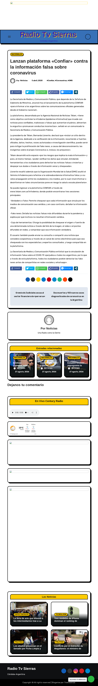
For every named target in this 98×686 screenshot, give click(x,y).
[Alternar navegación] (9, 36)
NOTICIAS (21, 368)
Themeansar (69, 682)
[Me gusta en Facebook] (53, 92)
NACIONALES (16, 54)
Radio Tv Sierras (48, 34)
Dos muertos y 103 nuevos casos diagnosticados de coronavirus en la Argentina (67, 296)
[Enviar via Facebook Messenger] (66, 92)
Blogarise (56, 682)
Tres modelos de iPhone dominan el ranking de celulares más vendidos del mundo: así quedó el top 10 (68, 622)
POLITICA (19, 642)
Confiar (51, 81)
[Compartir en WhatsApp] (41, 92)
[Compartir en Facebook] (16, 92)
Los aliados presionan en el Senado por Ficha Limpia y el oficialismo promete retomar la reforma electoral (28, 650)
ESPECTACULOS (22, 614)
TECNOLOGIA (60, 614)
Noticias (24, 81)
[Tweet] (30, 92)
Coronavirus (61, 81)
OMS (71, 81)
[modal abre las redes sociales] (76, 92)
